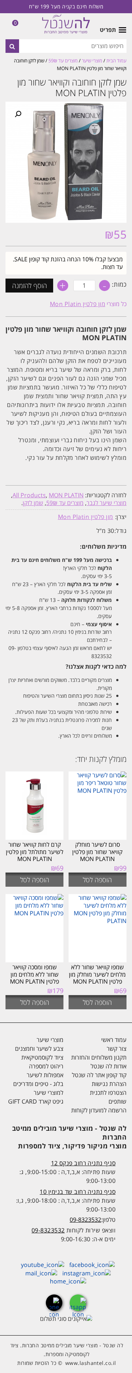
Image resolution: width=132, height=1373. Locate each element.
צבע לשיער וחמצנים (39, 1049)
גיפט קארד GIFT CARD (35, 1101)
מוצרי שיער (92, 60)
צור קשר (116, 1049)
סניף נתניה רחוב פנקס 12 (83, 1163)
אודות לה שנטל (108, 1066)
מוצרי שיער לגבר (106, 503)
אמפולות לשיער (45, 1075)
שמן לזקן (33, 503)
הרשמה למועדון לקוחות (98, 1110)
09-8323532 (85, 1220)
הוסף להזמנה (29, 285)
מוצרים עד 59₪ (63, 60)
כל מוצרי (88, 304)
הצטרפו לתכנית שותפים (108, 1097)
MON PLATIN (66, 495)
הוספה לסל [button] (97, 879)
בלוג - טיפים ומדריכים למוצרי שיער (38, 1088)
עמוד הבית (116, 60)
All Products (29, 495)
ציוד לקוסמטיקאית (42, 1057)
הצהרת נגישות (109, 1084)
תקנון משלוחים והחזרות (98, 1057)
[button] (18, 114)
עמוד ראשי (113, 1040)
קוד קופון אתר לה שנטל (99, 1075)
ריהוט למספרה (46, 1066)
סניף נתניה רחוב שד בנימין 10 (77, 1192)
